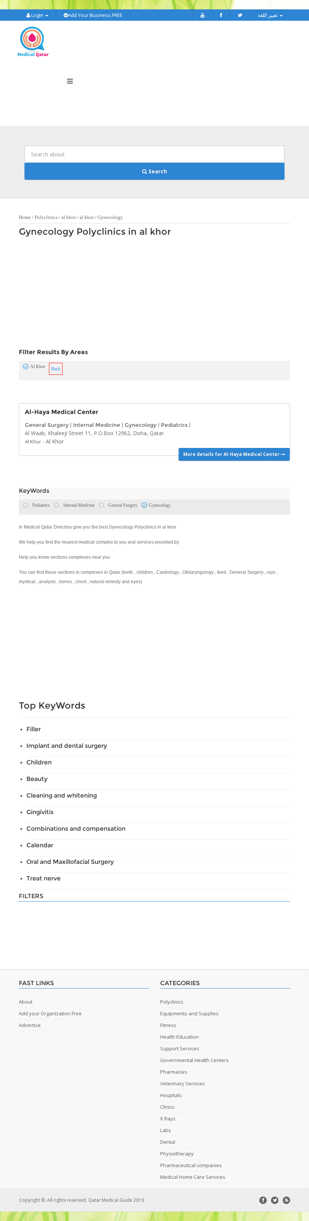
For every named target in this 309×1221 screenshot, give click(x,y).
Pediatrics (174, 425)
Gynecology (110, 217)
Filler (33, 729)
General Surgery (47, 425)
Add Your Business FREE (95, 15)
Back (55, 368)
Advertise (30, 1025)
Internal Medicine (96, 425)
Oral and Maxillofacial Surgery (70, 861)
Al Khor (33, 441)
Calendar (39, 845)
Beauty (36, 778)
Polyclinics (46, 217)
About (25, 1001)
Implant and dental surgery (66, 745)
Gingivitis (40, 812)
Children (39, 762)
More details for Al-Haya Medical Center (232, 454)
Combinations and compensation (75, 828)
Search (157, 171)
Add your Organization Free (50, 1013)
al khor (68, 217)
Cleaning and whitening (61, 795)
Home (25, 217)
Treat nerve (43, 878)
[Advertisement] (151, 294)
